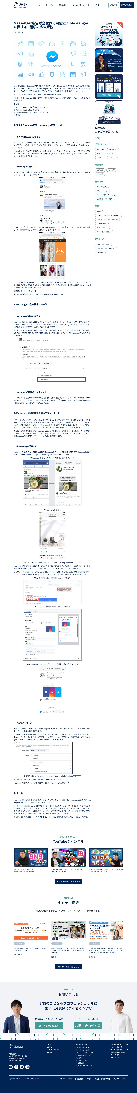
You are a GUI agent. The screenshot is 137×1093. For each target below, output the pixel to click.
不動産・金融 (101, 223)
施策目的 (99, 181)
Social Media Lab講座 (118, 1052)
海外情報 (100, 252)
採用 (98, 5)
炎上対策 (112, 170)
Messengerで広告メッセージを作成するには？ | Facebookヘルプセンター (42, 783)
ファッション (101, 219)
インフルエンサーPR (82, 1060)
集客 (110, 199)
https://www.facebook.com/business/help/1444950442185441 (56, 562)
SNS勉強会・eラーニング (84, 1065)
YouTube (112, 157)
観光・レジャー (102, 228)
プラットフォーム (102, 144)
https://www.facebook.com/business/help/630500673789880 (56, 776)
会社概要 (80, 1079)
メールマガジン (115, 1055)
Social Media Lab (53, 1050)
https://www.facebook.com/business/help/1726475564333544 (38, 294)
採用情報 (50, 1052)
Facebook (100, 149)
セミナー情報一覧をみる (68, 966)
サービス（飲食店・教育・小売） (108, 215)
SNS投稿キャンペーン (83, 1055)
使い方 (108, 244)
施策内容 (99, 164)
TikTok (108, 153)
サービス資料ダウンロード (119, 1050)
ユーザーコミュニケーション (107, 195)
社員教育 (100, 174)
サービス (50, 5)
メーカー (115, 219)
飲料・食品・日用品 (104, 232)
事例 (98, 244)
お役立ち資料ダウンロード (119, 1044)
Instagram (113, 149)
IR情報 (89, 1079)
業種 (97, 206)
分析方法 (100, 248)
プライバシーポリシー (120, 1079)
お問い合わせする (88, 1025)
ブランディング (102, 191)
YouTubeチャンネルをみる (68, 881)
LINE (99, 153)
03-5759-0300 (49, 1025)
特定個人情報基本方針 (102, 1079)
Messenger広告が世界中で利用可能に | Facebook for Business (38, 94)
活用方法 (112, 248)
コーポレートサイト (67, 1079)
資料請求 (114, 5)
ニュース (36, 5)
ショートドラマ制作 (82, 1047)
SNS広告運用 (80, 1063)
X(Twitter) (100, 157)
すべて (98, 137)
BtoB (99, 211)
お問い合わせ (127, 5)
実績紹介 (63, 5)
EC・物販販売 (102, 187)
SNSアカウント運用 (82, 1050)
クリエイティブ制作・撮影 (84, 1053)
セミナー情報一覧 (116, 1047)
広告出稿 (100, 170)
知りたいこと (101, 239)
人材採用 (100, 199)
